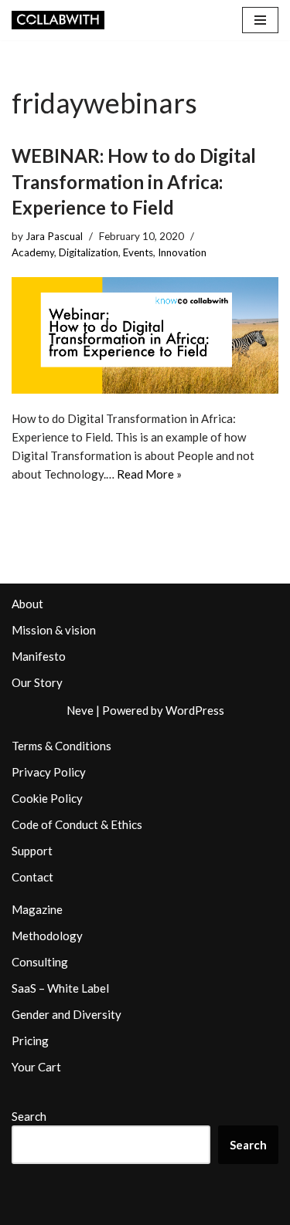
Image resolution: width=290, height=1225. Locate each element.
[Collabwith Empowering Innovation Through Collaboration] (58, 20)
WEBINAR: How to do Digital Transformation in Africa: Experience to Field (134, 181)
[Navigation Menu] (260, 20)
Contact (32, 877)
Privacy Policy (49, 772)
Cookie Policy (47, 798)
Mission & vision (54, 630)
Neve (80, 710)
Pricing (30, 1040)
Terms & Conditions (61, 746)
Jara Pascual (54, 236)
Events (138, 252)
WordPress (194, 710)
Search (29, 1116)
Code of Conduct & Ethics (77, 824)
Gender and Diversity (66, 1014)
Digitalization (88, 252)
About (27, 604)
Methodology (47, 935)
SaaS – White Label (60, 988)
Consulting (40, 962)
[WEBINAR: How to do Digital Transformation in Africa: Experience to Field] (145, 335)
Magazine (37, 909)
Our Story (37, 682)
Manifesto (39, 656)
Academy (33, 252)
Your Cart (36, 1067)
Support (32, 851)
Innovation (182, 252)
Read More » (149, 474)
